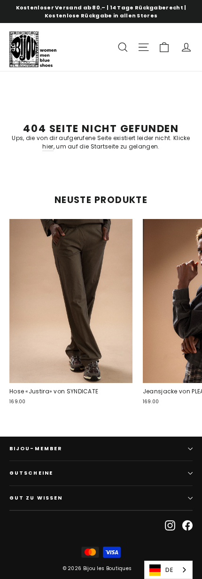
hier (47, 146)
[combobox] (168, 570)
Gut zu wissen (35, 497)
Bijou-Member (35, 448)
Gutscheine (31, 473)
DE (169, 569)
